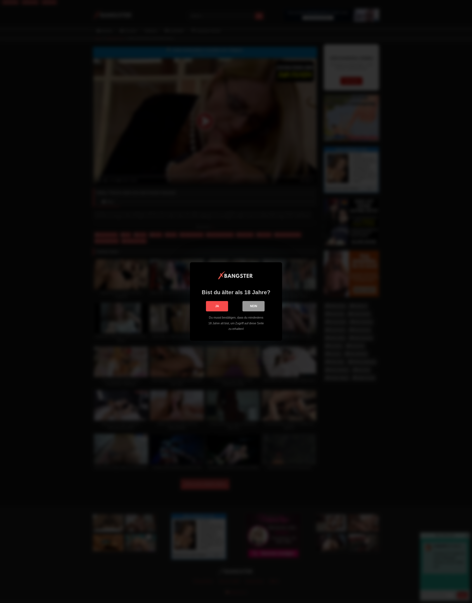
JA (217, 306)
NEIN (253, 306)
